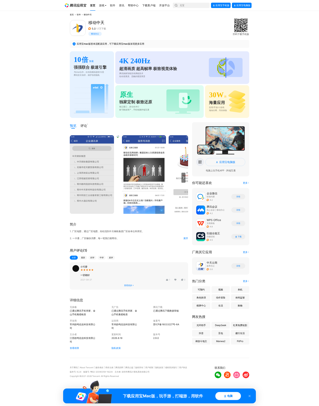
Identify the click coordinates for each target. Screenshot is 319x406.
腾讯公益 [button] (129, 367)
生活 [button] (220, 305)
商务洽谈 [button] (109, 367)
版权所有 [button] (139, 367)
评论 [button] (83, 125)
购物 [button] (240, 305)
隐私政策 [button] (116, 348)
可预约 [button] (201, 289)
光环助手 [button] (201, 325)
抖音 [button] (201, 333)
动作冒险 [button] (220, 297)
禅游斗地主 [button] (201, 341)
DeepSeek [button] (220, 325)
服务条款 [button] (99, 367)
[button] (75, 5)
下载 (240, 236)
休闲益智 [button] (240, 297)
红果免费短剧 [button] (240, 325)
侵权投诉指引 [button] (171, 367)
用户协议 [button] (183, 367)
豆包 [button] (220, 333)
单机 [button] (240, 289)
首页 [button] (72, 14)
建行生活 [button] (240, 333)
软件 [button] (79, 14)
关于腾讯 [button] (74, 367)
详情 (238, 197)
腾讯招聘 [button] (119, 367)
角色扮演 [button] (201, 297)
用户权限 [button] (149, 367)
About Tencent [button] (86, 367)
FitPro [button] (240, 341)
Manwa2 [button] (220, 341)
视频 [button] (220, 289)
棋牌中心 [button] (201, 305)
